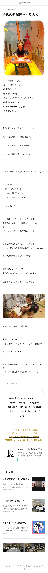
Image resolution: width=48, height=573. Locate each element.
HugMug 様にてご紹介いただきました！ (20, 522)
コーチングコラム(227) (10, 383)
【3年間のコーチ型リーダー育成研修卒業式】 (22, 500)
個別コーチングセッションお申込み (24, 436)
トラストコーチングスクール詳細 (24, 429)
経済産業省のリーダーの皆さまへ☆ (18, 479)
